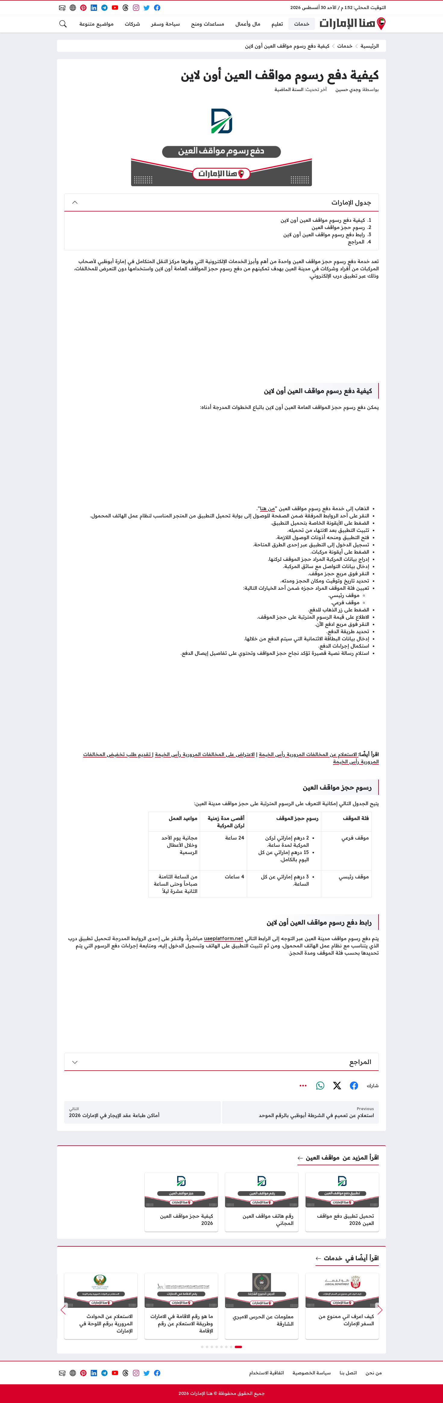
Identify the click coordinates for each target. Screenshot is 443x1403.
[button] (238, 1347)
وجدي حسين (348, 89)
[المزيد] (303, 1086)
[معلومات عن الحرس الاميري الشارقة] (261, 1306)
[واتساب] (320, 1086)
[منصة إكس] (336, 1086)
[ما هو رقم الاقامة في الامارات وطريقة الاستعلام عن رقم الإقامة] (181, 1306)
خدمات (345, 46)
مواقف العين (323, 1157)
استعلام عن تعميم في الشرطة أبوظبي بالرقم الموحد (316, 1115)
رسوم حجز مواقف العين (341, 227)
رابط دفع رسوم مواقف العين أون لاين (327, 234)
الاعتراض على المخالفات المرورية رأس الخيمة (205, 754)
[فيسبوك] (353, 1086)
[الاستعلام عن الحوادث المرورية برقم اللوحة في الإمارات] (100, 1306)
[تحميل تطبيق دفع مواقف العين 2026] (342, 1201)
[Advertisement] (221, 326)
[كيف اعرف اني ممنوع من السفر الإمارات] (342, 1306)
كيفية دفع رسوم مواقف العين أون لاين (326, 220)
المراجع (359, 242)
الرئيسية (369, 46)
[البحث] (63, 24)
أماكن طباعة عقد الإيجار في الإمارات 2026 (114, 1115)
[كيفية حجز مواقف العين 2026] (181, 1201)
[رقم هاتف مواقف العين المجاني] (261, 1201)
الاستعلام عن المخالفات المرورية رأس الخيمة (308, 754)
